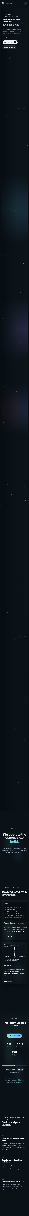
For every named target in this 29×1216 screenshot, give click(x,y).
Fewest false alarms (14, 1072)
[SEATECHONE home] (7, 3)
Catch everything (10, 1069)
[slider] (14, 951)
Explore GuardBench (10, 937)
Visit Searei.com (9, 981)
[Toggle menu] (25, 3)
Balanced (20, 1069)
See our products (9, 47)
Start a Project (10, 42)
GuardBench (19, 1082)
